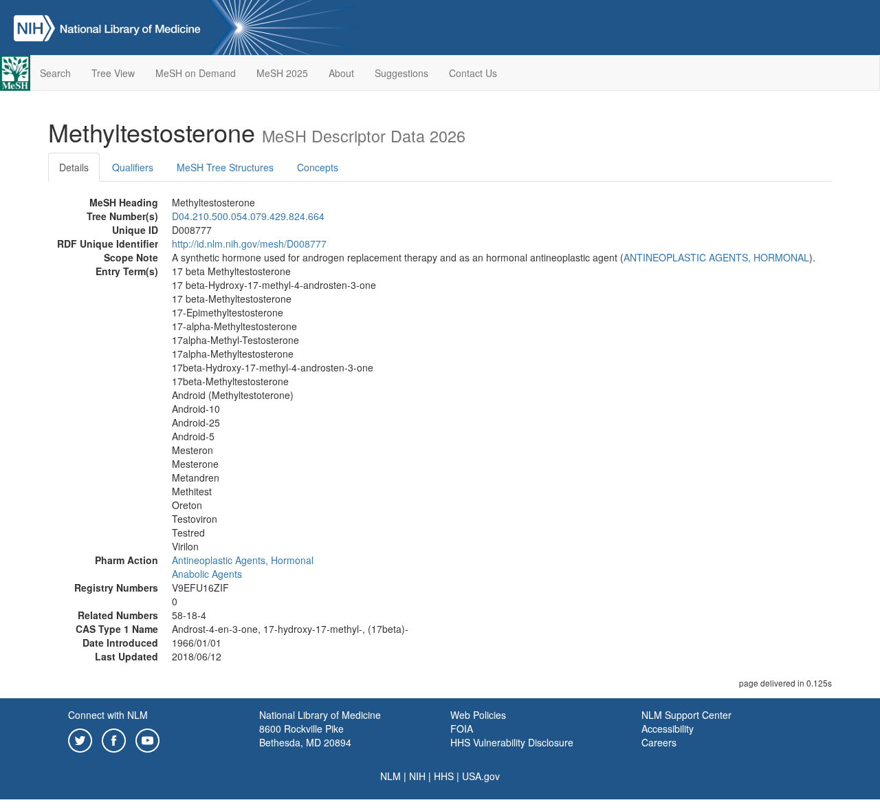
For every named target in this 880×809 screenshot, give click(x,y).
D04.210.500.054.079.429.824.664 (248, 216)
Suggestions (401, 73)
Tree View (113, 73)
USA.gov (481, 776)
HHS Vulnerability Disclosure (511, 742)
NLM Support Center (686, 715)
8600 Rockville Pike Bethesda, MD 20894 (305, 735)
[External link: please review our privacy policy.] (80, 739)
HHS (444, 776)
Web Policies (478, 715)
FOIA (461, 728)
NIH (417, 776)
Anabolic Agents (207, 574)
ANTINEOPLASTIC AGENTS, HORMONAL (716, 257)
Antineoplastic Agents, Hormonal (243, 560)
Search (55, 73)
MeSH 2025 (282, 73)
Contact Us (473, 73)
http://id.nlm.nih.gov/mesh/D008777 (249, 243)
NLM (390, 776)
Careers (658, 742)
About (341, 73)
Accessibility (667, 728)
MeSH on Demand (195, 73)
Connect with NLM (108, 715)
